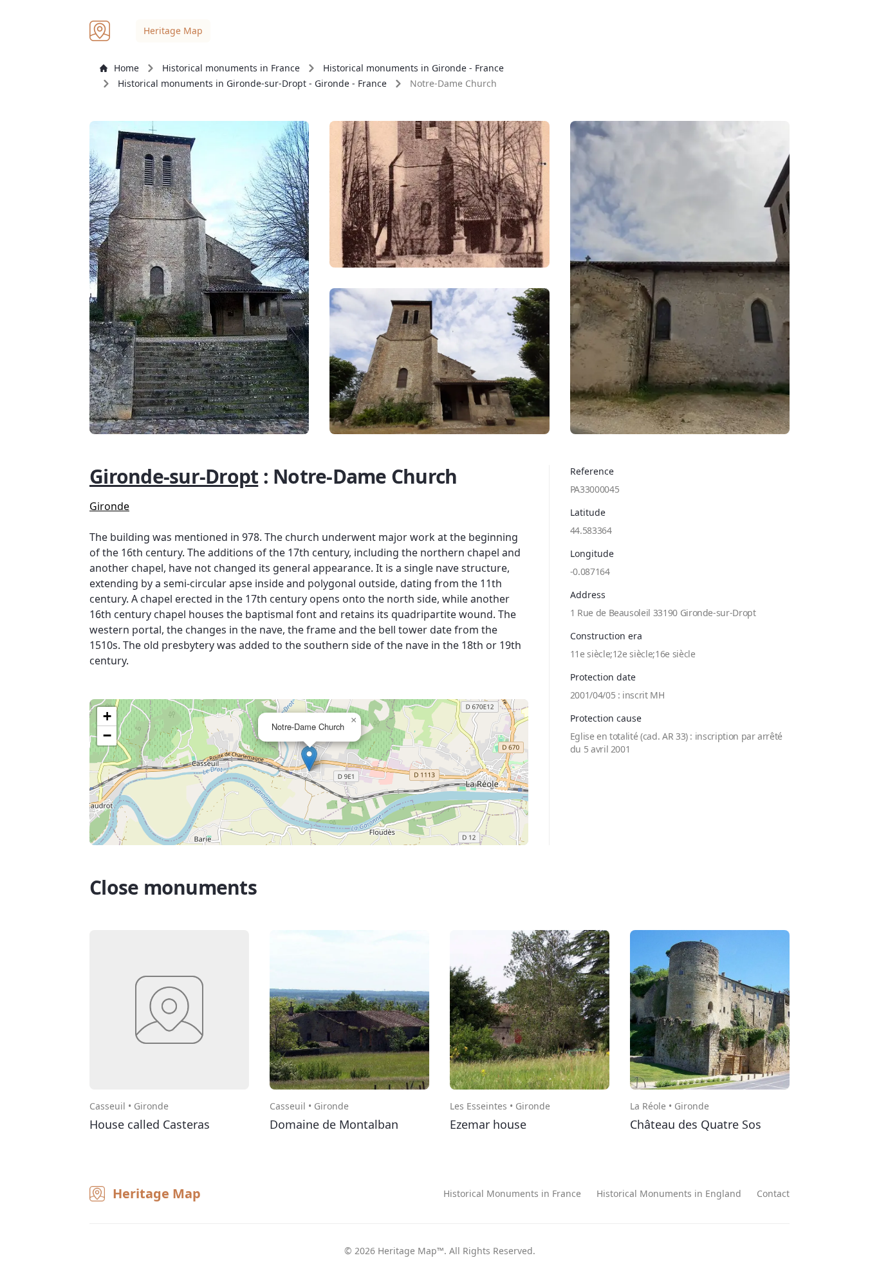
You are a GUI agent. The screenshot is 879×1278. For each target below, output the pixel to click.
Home (126, 68)
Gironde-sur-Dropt (173, 476)
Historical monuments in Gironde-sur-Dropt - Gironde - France (252, 83)
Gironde (109, 506)
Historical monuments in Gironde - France (413, 68)
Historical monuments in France (231, 68)
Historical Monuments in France (512, 1193)
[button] (309, 758)
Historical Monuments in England (669, 1193)
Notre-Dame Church (453, 83)
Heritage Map (173, 30)
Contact (773, 1193)
